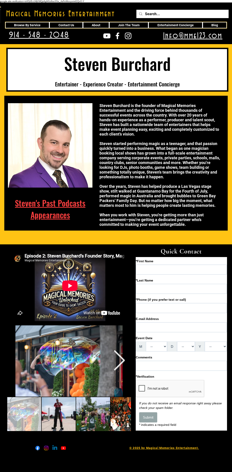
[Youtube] (63, 448)
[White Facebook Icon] (117, 35)
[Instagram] (46, 448)
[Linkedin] (55, 448)
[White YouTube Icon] (106, 35)
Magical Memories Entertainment (60, 14)
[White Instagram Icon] (128, 35)
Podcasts (71, 203)
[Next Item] (119, 361)
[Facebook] (38, 448)
